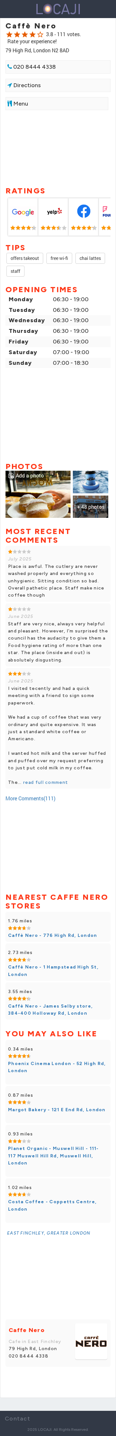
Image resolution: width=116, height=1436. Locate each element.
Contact (17, 1418)
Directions (26, 85)
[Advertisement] (58, 147)
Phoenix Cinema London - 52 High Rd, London (57, 1067)
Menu (20, 103)
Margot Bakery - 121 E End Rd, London (57, 1110)
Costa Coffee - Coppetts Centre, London (52, 1205)
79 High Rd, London (33, 1348)
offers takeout (25, 258)
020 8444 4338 (34, 66)
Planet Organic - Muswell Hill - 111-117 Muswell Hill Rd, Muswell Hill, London (53, 1156)
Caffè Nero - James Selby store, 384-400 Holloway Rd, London (50, 1009)
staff (15, 271)
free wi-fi (59, 258)
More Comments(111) (30, 798)
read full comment (45, 782)
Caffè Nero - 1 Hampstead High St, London (53, 970)
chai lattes (90, 258)
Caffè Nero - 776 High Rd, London (52, 935)
